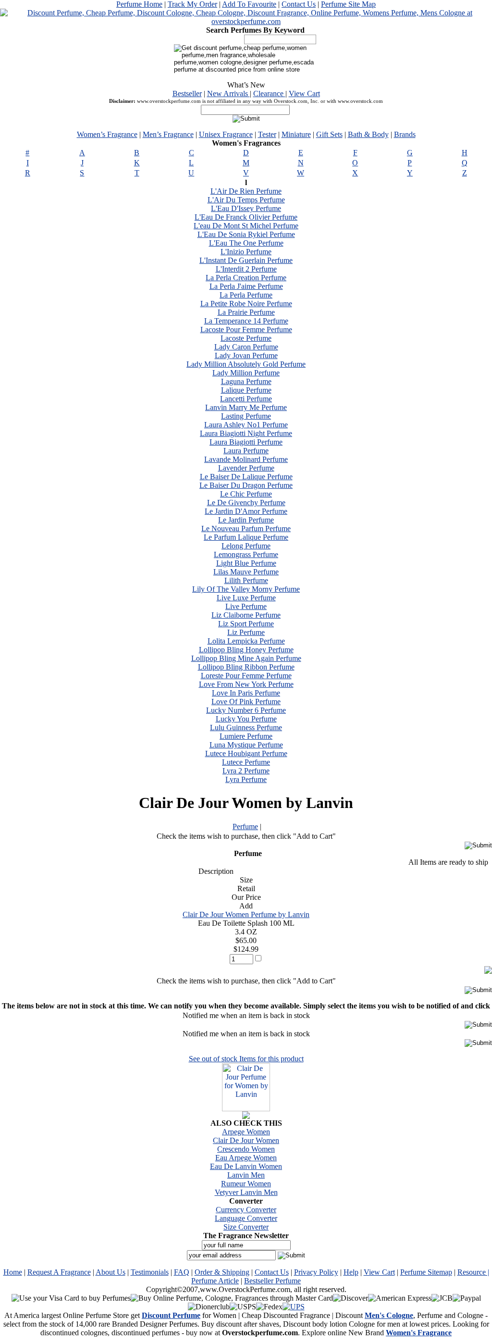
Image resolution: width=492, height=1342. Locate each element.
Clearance (269, 93)
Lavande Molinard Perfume (246, 459)
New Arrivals (228, 93)
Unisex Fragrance (226, 134)
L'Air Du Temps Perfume (246, 200)
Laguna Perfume (246, 381)
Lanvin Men (246, 1175)
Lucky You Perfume (246, 719)
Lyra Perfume (246, 779)
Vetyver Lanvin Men (246, 1192)
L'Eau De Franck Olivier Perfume (246, 217)
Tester (267, 134)
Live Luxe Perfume (246, 598)
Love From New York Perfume (246, 684)
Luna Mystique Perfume (246, 745)
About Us (110, 1272)
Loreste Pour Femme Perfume (246, 675)
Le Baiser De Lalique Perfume (246, 476)
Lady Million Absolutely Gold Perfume (246, 364)
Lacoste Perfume (246, 338)
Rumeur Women (246, 1184)
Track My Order (192, 4)
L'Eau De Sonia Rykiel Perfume (246, 234)
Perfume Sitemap (426, 1272)
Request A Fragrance (59, 1272)
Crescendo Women (246, 1149)
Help (351, 1272)
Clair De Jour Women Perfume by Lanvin (246, 914)
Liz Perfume (246, 632)
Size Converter (246, 1227)
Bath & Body (368, 134)
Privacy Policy (316, 1272)
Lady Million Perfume (246, 373)
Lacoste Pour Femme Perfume (246, 329)
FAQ (181, 1272)
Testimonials (150, 1272)
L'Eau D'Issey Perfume (246, 208)
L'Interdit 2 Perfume (246, 269)
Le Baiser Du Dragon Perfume (246, 485)
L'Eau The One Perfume (246, 243)
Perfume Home (139, 4)
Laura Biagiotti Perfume (246, 442)
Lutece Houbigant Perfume (246, 753)
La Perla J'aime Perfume (246, 286)
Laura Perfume (246, 451)
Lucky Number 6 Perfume (246, 710)
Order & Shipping (222, 1272)
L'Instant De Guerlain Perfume (246, 260)
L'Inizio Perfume (246, 252)
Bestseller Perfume (272, 1281)
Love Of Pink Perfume (246, 701)
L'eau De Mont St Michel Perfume (246, 226)
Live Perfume (246, 606)
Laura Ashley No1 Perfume (246, 425)
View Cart (304, 93)
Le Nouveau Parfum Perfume (246, 528)
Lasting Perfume (246, 416)
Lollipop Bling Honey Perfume (246, 650)
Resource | (473, 1272)
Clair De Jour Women (246, 1140)
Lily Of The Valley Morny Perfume (246, 589)
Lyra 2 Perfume (246, 771)
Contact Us (299, 4)
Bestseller (187, 93)
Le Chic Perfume (246, 494)
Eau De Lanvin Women (246, 1166)
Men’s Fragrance (168, 134)
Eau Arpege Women (246, 1158)
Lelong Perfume (246, 546)
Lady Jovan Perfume (246, 355)
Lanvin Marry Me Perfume (246, 407)
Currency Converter (246, 1209)
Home (12, 1272)
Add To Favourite (249, 4)
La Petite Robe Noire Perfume (246, 303)
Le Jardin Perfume (246, 520)
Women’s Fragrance (107, 134)
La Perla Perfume (246, 295)
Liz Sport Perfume (246, 624)
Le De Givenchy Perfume (246, 502)
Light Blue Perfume (246, 563)
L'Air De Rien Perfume (246, 191)
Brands (405, 134)
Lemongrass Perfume (246, 554)
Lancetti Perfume (246, 399)
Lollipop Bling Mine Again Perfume (246, 658)
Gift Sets (329, 134)
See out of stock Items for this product (246, 1059)
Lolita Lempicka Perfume (246, 641)
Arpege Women (246, 1132)
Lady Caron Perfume (246, 347)
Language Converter (246, 1218)
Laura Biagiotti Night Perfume (246, 433)
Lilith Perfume (246, 580)
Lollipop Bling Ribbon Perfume (246, 667)
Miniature (296, 134)
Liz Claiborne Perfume (246, 615)
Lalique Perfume (246, 390)
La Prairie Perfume (246, 312)
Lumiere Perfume (246, 736)
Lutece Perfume (246, 762)
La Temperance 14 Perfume (246, 321)
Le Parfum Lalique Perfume (246, 537)
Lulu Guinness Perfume (246, 727)
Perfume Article (215, 1281)
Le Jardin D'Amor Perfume (246, 511)
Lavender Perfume (246, 468)
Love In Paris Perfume (246, 693)
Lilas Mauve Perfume (246, 572)
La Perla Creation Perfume (246, 277)
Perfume (245, 826)
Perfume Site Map (348, 4)
